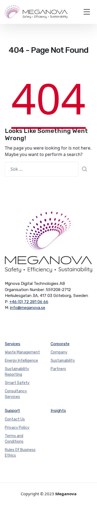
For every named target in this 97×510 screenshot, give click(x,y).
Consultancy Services (16, 394)
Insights (58, 410)
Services (12, 343)
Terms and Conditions (14, 439)
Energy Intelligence (21, 360)
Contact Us (15, 419)
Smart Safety (17, 383)
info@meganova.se (27, 307)
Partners (58, 369)
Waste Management (22, 352)
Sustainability (63, 360)
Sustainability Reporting (17, 372)
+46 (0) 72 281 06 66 (28, 301)
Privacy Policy (17, 427)
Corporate (60, 343)
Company (59, 352)
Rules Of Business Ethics (20, 453)
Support (12, 410)
